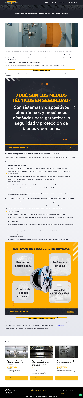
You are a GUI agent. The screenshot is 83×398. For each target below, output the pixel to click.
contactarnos (60, 325)
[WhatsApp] (80, 395)
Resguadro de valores (41, 15)
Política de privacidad (53, 396)
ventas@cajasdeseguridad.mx (38, 390)
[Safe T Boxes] (11, 2)
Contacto (70, 2)
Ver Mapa (62, 393)
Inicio (46, 2)
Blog (75, 2)
